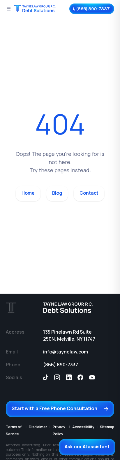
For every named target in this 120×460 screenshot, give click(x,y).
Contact (89, 193)
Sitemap (107, 426)
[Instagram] (57, 377)
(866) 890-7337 (60, 364)
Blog (57, 193)
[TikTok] (45, 377)
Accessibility (83, 426)
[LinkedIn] (69, 377)
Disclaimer (38, 426)
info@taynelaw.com (65, 352)
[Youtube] (92, 377)
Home (28, 193)
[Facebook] (80, 377)
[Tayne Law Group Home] (35, 9)
